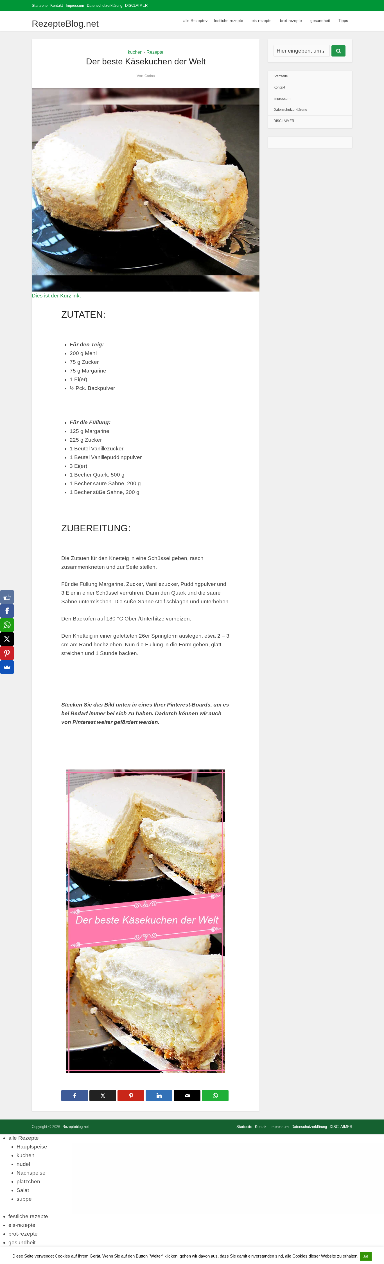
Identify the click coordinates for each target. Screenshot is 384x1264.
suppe (24, 1199)
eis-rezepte (262, 20)
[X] (7, 639)
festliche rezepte (228, 20)
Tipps (343, 20)
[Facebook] (7, 611)
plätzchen (28, 1181)
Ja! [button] (365, 1256)
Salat (23, 1190)
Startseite (40, 5)
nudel (23, 1164)
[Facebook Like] (7, 597)
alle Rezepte (194, 20)
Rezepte (154, 52)
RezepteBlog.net (65, 24)
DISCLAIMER (136, 5)
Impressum (75, 5)
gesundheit (320, 20)
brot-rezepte (291, 20)
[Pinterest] (7, 653)
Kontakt (56, 5)
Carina (149, 76)
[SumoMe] (7, 667)
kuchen (135, 52)
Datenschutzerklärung (104, 5)
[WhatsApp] (7, 625)
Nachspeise (31, 1173)
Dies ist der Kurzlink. (56, 296)
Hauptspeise (32, 1147)
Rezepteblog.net (75, 1127)
